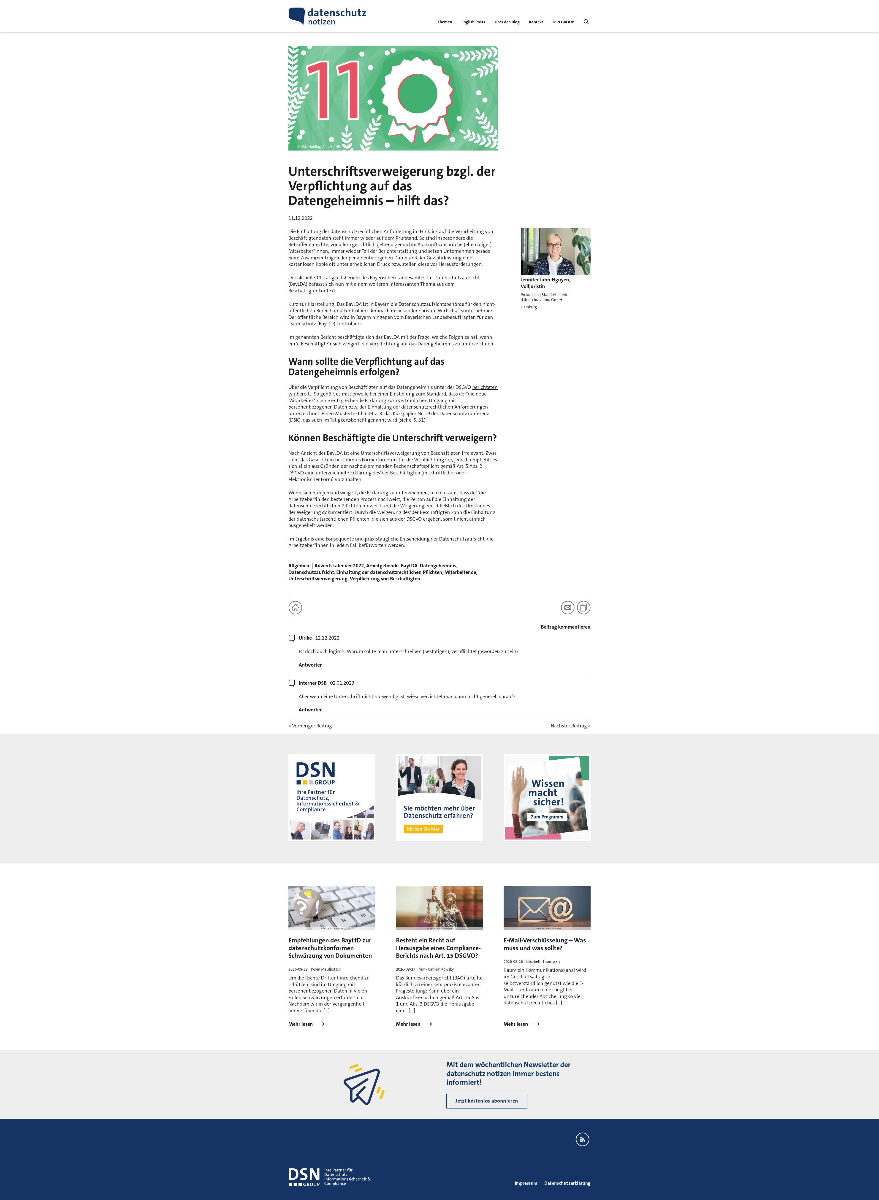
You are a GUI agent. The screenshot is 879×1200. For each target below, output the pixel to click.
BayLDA (409, 565)
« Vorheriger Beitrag (310, 726)
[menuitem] (563, 21)
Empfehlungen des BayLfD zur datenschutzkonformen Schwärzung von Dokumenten (330, 948)
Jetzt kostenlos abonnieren (487, 1101)
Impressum (526, 1183)
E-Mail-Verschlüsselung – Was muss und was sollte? (545, 944)
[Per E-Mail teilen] (568, 607)
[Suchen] (586, 21)
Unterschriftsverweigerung (317, 578)
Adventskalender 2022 (339, 565)
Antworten (311, 665)
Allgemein (299, 565)
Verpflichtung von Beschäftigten (385, 578)
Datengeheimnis (438, 565)
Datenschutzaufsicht (311, 572)
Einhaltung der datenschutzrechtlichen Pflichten (389, 572)
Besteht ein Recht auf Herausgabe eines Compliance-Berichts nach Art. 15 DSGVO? (438, 948)
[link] (473, 21)
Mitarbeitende (460, 572)
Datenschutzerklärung (567, 1183)
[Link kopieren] (584, 607)
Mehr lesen (301, 1024)
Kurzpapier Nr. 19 (411, 413)
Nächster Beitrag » (571, 726)
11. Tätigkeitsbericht (338, 277)
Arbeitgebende (382, 565)
